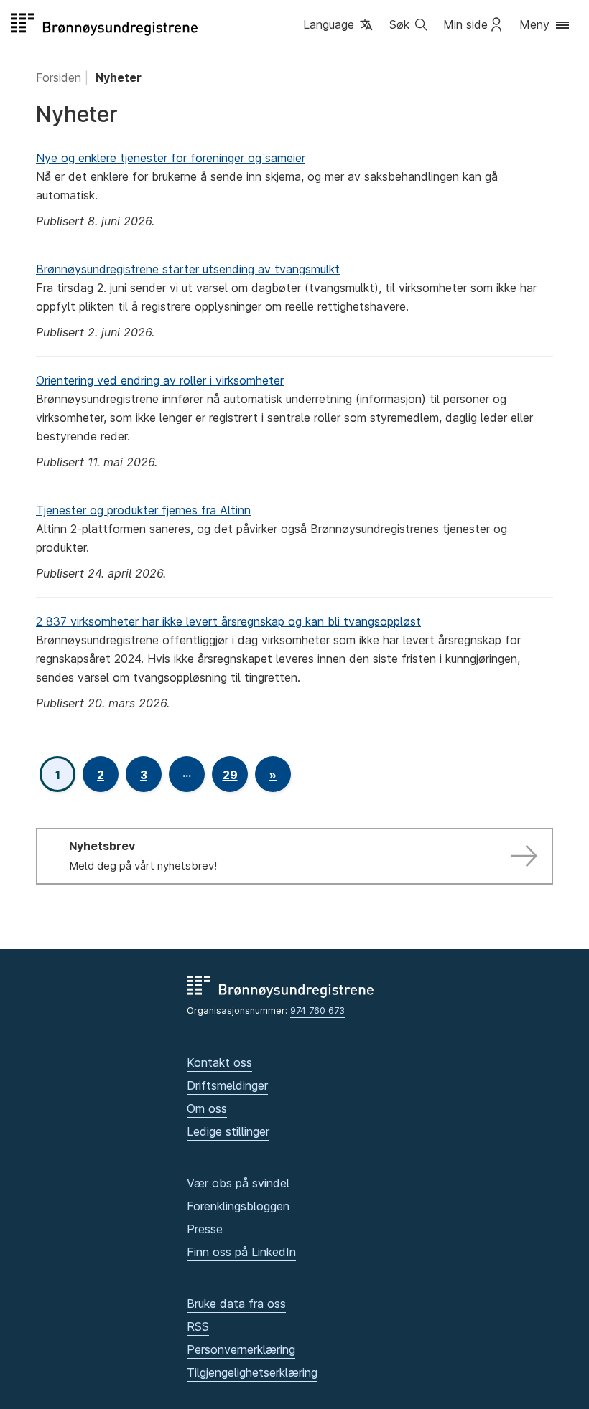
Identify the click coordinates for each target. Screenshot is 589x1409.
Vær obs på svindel (238, 1183)
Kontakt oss (219, 1062)
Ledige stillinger (228, 1131)
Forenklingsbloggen (238, 1206)
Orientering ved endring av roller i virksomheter (160, 380)
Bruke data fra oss (236, 1303)
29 (230, 775)
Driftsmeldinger (227, 1085)
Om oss (207, 1108)
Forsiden (58, 77)
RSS (198, 1326)
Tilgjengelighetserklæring (252, 1372)
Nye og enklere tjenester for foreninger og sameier (170, 158)
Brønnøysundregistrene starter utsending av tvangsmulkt (188, 269)
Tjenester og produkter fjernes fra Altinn (143, 510)
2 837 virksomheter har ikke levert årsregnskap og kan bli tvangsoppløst (228, 621)
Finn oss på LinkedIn (241, 1252)
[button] (339, 25)
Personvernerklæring (241, 1349)
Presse (205, 1229)
